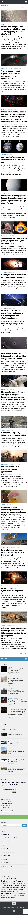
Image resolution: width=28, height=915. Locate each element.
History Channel (21, 879)
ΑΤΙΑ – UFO (5, 841)
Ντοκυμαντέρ (4, 547)
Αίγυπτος (16, 883)
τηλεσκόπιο (22, 895)
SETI (11, 881)
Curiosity (5, 879)
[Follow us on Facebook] (26, 659)
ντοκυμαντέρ (6, 893)
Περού (24, 885)
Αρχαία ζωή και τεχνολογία (9, 838)
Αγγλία (20, 883)
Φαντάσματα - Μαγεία (7, 68)
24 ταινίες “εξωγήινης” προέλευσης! (14, 742)
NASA (3, 881)
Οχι (4, 788)
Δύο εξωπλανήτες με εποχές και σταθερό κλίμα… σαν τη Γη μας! (13, 159)
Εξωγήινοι (3, 24)
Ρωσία (7, 887)
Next (25, 7)
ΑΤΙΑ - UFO (4, 109)
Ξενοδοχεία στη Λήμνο (7, 803)
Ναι (4, 786)
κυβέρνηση (3, 891)
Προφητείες (5, 862)
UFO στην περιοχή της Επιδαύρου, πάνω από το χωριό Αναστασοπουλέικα (17, 670)
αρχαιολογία (22, 887)
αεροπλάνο (16, 887)
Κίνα (15, 885)
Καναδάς (17, 885)
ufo (13, 881)
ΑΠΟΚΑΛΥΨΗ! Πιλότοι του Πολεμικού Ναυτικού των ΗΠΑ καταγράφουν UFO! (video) (13, 356)
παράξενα (14, 893)
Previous (23, 7)
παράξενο (18, 893)
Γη (1, 885)
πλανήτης (8, 895)
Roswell (8, 881)
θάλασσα (21, 889)
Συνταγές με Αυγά (6, 802)
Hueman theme (22, 907)
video (18, 881)
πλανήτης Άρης (15, 895)
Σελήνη (12, 887)
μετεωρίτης (8, 891)
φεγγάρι (14, 897)
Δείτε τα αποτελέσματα (14, 794)
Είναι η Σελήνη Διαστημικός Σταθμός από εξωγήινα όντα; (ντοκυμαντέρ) (12, 552)
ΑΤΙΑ (3, 883)
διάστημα (3, 889)
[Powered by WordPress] (8, 907)
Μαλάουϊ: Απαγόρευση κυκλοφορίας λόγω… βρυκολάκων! (10, 469)
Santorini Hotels (6, 805)
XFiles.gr (3, 724)
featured (11, 878)
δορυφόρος (9, 889)
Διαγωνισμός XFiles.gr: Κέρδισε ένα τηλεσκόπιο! (16, 760)
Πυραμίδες (3, 887)
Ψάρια (2, 809)
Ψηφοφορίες (5, 869)
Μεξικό (21, 885)
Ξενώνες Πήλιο (5, 807)
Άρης (22, 881)
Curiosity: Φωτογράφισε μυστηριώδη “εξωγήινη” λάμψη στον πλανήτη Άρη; (16, 691)
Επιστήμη (3, 154)
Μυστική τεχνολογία (8, 852)
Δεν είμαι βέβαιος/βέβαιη (10, 789)
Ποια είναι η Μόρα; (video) (15, 734)
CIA (1, 879)
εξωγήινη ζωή (15, 889)
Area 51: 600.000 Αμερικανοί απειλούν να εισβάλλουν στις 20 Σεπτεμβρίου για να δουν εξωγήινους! (16, 681)
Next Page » (23, 653)
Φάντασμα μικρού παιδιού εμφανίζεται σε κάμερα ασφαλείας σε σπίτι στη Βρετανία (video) (17, 701)
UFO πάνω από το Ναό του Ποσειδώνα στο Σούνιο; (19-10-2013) (16, 751)
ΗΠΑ (12, 885)
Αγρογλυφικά (6, 834)
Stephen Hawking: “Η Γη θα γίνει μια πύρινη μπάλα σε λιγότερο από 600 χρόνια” (14, 240)
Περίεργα (3, 430)
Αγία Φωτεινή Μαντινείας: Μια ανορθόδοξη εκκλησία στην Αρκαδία (16, 769)
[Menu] (26, 2)
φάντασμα (3, 897)
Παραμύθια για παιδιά (7, 811)
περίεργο (3, 895)
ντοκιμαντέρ (15, 891)
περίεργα (22, 893)
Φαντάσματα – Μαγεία (8, 866)
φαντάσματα (9, 897)
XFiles (3, 2)
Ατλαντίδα (24, 883)
